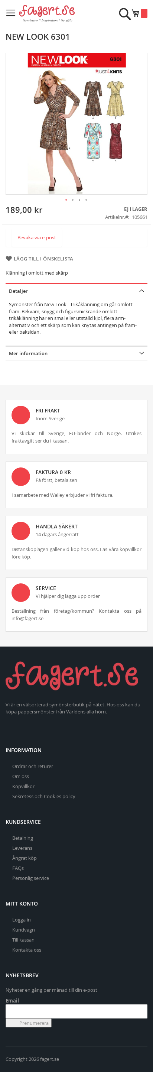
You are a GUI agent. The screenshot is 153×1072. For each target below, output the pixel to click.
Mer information (28, 353)
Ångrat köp (24, 858)
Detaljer (18, 291)
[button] (66, 200)
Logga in (21, 919)
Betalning (22, 838)
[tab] (76, 290)
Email (12, 1000)
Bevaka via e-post (36, 237)
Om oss (20, 776)
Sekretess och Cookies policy (43, 796)
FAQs (18, 868)
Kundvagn (23, 929)
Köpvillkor (23, 786)
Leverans (22, 848)
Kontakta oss (26, 949)
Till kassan (23, 939)
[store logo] (47, 13)
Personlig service (30, 878)
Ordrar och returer (32, 766)
